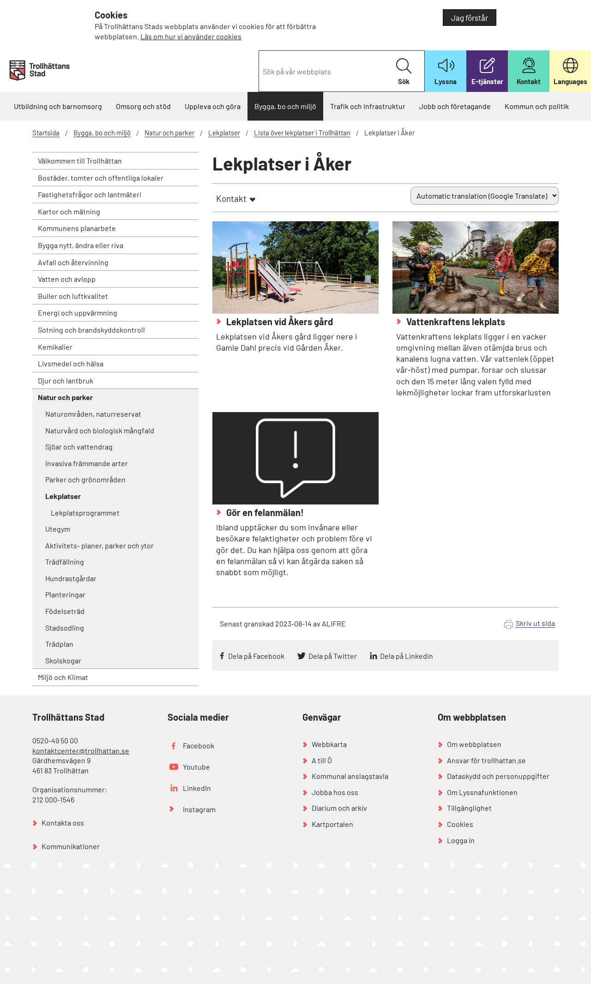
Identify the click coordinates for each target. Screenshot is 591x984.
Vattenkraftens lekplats (454, 321)
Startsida (46, 132)
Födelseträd (64, 611)
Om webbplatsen (474, 744)
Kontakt (231, 198)
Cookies (460, 824)
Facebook (198, 745)
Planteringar (65, 594)
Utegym (57, 528)
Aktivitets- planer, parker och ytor (99, 545)
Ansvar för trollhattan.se (486, 760)
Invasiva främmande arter (86, 463)
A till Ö (322, 760)
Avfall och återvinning (73, 262)
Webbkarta (329, 744)
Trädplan (59, 643)
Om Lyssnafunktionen (482, 792)
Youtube (196, 766)
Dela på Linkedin (406, 655)
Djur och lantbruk (65, 380)
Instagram (199, 809)
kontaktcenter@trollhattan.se (80, 750)
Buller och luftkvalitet (73, 296)
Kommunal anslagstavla (350, 775)
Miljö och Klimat (63, 677)
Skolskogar (63, 660)
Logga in (461, 840)
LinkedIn (197, 788)
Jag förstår (469, 17)
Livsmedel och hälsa (70, 363)
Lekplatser (224, 132)
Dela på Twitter (332, 655)
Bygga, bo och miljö (285, 106)
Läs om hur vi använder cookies (190, 36)
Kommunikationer (71, 846)
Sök (404, 81)
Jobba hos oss (335, 792)
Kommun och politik (537, 106)
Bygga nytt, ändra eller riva (80, 245)
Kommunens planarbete (77, 228)
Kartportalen (332, 824)
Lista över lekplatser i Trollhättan (302, 132)
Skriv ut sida (535, 623)
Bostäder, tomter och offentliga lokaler (100, 177)
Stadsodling (64, 627)
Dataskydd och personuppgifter (498, 775)
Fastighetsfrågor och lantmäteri (89, 194)
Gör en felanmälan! (264, 512)
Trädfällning (64, 561)
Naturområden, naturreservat (93, 413)
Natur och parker (169, 132)
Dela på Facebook (256, 655)
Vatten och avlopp (67, 278)
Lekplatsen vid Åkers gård (278, 321)
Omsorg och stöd (143, 106)
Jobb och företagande (455, 106)
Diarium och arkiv (339, 807)
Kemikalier (55, 346)
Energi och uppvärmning (77, 312)
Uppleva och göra (213, 106)
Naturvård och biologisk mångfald (99, 430)
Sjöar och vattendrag (79, 446)
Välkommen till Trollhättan (80, 160)
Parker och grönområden (85, 479)
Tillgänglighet (469, 807)
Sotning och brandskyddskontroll (91, 329)
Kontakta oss (63, 822)
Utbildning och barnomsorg (58, 106)
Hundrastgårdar (70, 578)
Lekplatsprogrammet (85, 512)
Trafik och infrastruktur (367, 106)
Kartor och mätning (69, 211)
